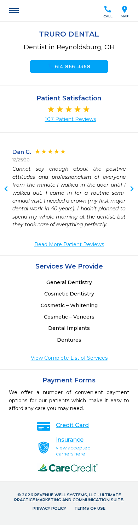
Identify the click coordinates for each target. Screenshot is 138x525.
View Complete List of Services (69, 358)
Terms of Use (89, 508)
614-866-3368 (69, 66)
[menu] (14, 10)
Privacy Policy (49, 508)
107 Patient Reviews (70, 119)
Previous (132, 189)
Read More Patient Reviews (69, 244)
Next (6, 189)
